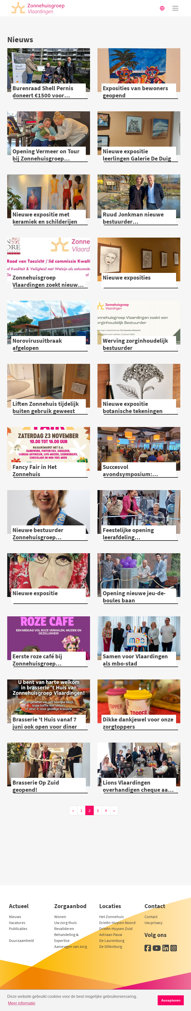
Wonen (60, 916)
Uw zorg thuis (65, 922)
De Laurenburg (111, 940)
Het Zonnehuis (111, 916)
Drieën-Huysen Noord (117, 922)
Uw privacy (153, 922)
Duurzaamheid (21, 940)
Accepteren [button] (171, 1000)
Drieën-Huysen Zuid (116, 928)
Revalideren (64, 928)
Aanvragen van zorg (70, 946)
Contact (150, 916)
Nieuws (15, 916)
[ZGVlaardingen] (36, 8)
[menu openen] (175, 8)
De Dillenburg (110, 946)
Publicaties (18, 928)
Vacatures (17, 922)
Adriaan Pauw (110, 934)
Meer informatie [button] (21, 1003)
